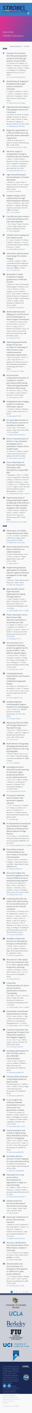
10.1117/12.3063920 (13, 763)
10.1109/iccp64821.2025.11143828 (17, 1007)
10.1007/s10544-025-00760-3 (15, 1197)
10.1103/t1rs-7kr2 (12, 739)
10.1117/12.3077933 (13, 270)
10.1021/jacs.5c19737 (13, 338)
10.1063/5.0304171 (12, 563)
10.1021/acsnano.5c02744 (14, 1047)
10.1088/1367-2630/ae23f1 (15, 585)
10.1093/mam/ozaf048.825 (15, 1096)
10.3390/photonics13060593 (15, 126)
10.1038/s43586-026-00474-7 (15, 249)
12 (23, 1292)
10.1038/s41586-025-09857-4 (15, 435)
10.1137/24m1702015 (13, 719)
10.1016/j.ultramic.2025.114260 (16, 522)
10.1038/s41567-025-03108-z (15, 542)
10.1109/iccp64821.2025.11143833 (17, 1025)
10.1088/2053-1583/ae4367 (15, 307)
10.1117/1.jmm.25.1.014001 (15, 371)
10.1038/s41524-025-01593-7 (15, 1238)
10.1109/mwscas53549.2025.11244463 (18, 845)
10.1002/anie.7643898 (13, 191)
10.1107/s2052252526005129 (16, 77)
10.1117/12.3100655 (13, 212)
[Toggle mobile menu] (28, 13)
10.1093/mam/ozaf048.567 (15, 955)
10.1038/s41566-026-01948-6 (15, 103)
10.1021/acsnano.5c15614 (14, 397)
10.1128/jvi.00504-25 (13, 979)
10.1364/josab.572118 (13, 639)
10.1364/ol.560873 (12, 1213)
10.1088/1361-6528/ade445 (15, 1171)
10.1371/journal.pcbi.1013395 (15, 791)
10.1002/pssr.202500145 (14, 869)
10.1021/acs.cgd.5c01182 (14, 698)
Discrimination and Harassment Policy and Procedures (11, 1401)
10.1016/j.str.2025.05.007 (14, 894)
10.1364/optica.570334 (13, 416)
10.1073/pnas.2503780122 (14, 934)
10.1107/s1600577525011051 (16, 458)
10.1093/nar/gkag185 (13, 231)
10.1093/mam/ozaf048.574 (15, 1072)
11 (20, 1292)
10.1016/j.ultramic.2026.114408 (16, 147)
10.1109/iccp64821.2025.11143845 (17, 611)
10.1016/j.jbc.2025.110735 (14, 669)
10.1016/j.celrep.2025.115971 (15, 1126)
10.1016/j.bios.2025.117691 (15, 1286)
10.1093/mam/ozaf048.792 (15, 1152)
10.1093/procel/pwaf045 (14, 1260)
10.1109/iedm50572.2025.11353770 (18, 493)
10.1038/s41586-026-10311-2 (15, 171)
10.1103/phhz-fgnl (12, 819)
